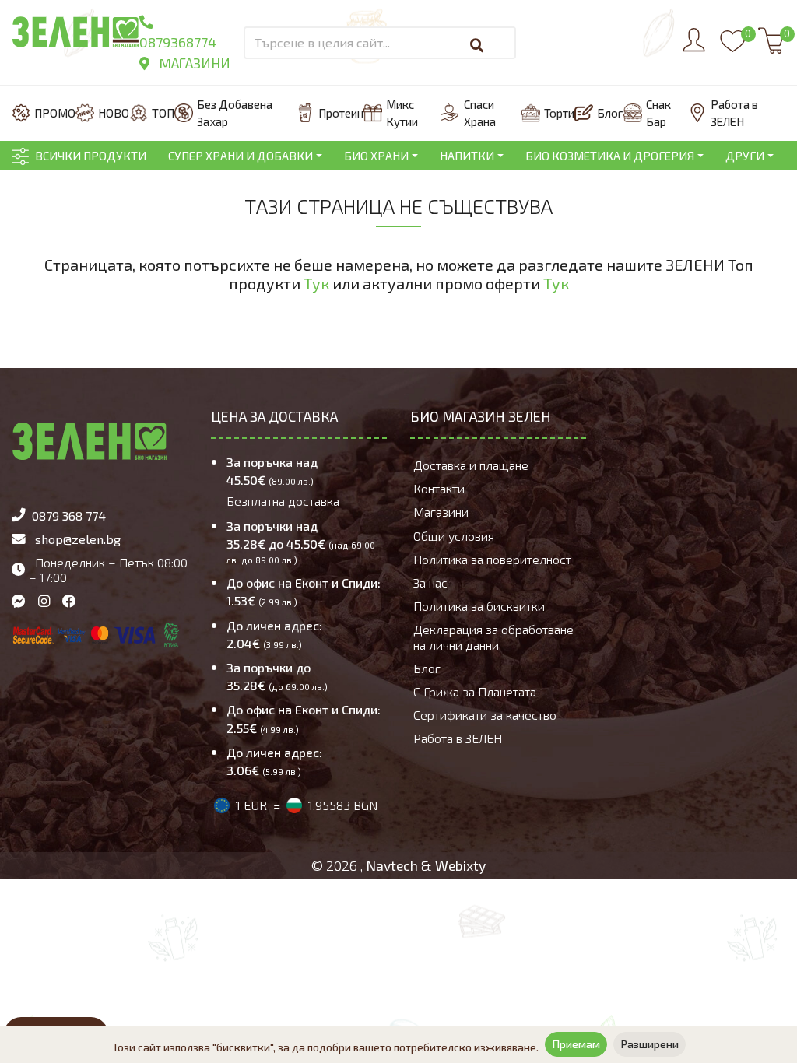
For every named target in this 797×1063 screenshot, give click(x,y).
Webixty (460, 865)
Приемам (576, 1044)
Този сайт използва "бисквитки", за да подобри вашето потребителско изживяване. (325, 1047)
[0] (732, 48)
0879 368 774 (69, 515)
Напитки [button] (467, 156)
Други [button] (744, 156)
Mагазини (193, 63)
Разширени (649, 1044)
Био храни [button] (376, 156)
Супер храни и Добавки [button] (240, 156)
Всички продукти (90, 156)
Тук (316, 283)
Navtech (392, 865)
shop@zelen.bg (78, 539)
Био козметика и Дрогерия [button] (609, 156)
